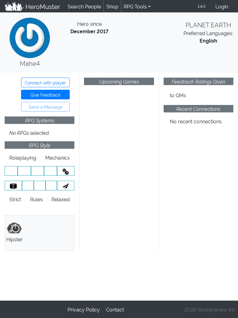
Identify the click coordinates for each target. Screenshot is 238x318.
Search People (84, 6)
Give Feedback (45, 95)
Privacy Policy (84, 309)
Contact (115, 309)
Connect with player (45, 82)
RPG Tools (135, 6)
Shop (112, 6)
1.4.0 (201, 6)
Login (221, 6)
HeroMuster (42, 6)
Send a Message (45, 107)
